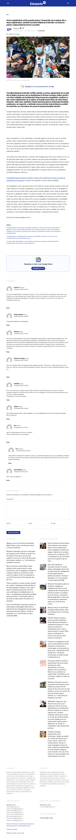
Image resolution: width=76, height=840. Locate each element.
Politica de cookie (11, 829)
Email (31, 523)
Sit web (53, 523)
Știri (7, 14)
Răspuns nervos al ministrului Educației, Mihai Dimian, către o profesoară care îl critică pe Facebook (20, 545)
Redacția (16, 28)
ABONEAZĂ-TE (38, 268)
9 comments (41, 30)
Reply (8, 308)
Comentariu (10, 499)
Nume (8, 523)
